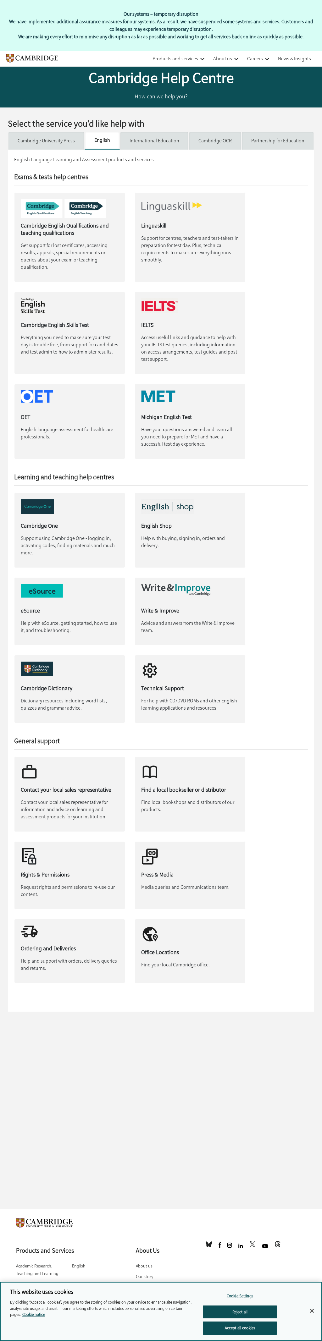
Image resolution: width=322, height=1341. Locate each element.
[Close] (312, 1311)
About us (222, 59)
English (102, 140)
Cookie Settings (240, 1296)
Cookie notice (33, 1314)
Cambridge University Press (46, 141)
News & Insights (294, 59)
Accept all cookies (240, 1328)
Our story (144, 1276)
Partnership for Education (277, 141)
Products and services (175, 59)
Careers (255, 59)
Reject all (239, 1312)
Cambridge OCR (215, 141)
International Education (154, 141)
